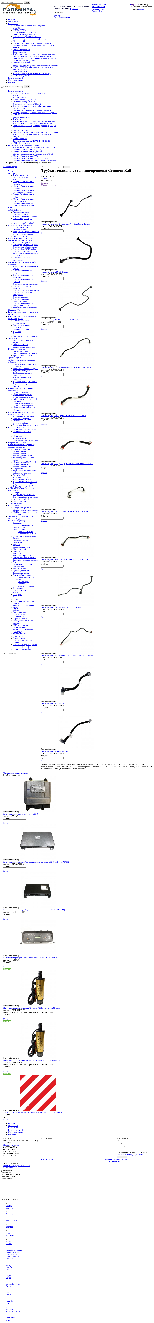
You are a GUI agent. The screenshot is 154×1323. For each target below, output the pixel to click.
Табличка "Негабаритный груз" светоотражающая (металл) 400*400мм (32, 1112)
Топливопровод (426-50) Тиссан (54, 751)
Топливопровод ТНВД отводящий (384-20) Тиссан (62, 607)
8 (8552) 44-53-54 (99, 5)
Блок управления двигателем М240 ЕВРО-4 (21, 814)
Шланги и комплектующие (24, 128)
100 (47, 179)
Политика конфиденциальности (16, 1166)
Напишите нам (98, 9)
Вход (56, 17)
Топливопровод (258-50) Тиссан (54, 272)
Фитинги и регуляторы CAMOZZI (27, 104)
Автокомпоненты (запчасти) (24, 100)
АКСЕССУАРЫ (19, 97)
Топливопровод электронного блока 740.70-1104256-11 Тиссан (67, 655)
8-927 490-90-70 (98, 7)
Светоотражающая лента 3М (24, 102)
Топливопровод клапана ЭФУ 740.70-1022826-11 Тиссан (64, 512)
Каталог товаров (10, 167)
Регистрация (64, 17)
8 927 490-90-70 (47, 1159)
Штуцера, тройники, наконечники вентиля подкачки (35, 113)
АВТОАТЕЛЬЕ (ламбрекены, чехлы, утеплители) (33, 134)
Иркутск (57, 15)
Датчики (21, 584)
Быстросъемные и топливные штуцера (29, 93)
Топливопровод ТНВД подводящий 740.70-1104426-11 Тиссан (67, 464)
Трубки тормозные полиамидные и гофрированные (34, 121)
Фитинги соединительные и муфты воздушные (32, 106)
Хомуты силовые (20, 136)
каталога (141, 9)
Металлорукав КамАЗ (27, 534)
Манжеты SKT (19, 108)
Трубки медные (19, 119)
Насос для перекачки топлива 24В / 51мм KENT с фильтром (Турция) (31, 1008)
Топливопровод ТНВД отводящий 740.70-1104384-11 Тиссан (66, 368)
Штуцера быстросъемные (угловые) (27, 152)
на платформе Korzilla (113, 1161)
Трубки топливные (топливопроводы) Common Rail (34, 147)
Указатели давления (26, 586)
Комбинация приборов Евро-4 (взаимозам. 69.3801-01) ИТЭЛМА (30, 958)
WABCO (16, 95)
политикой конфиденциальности (130, 1154)
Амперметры (23, 582)
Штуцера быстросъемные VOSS (26, 156)
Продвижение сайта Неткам (116, 1159)
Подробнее (74, 9)
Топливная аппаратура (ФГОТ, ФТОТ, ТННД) (32, 141)
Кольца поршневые (26, 525)
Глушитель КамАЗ (25, 532)
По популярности (48, 185)
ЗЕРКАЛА (17, 115)
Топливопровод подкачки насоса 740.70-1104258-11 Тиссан (65, 559)
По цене (44, 183)
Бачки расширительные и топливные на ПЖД (32, 110)
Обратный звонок (99, 11)
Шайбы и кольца (20, 139)
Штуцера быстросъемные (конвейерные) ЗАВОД (33, 154)
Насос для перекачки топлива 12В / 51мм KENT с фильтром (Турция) (31, 1060)
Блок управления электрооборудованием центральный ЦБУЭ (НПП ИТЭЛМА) (36, 862)
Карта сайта (8, 1168)
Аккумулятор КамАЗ (26, 577)
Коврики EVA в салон (22, 130)
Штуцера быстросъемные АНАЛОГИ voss (30, 158)
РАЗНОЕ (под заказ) (21, 143)
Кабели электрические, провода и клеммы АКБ (32, 123)
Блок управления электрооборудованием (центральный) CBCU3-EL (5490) (34, 910)
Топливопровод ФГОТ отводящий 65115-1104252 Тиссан (64, 320)
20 (42, 179)
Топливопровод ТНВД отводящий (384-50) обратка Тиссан (65, 224)
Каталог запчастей (15, 91)
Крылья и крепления (21, 117)
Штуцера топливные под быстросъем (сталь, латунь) (34, 160)
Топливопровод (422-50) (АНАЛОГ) (56, 703)
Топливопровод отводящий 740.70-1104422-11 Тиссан (63, 416)
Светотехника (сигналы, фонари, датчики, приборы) (34, 126)
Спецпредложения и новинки (15, 773)
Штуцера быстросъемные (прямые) (27, 150)
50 (45, 179)
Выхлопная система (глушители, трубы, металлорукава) (36, 132)
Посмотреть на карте (11, 1145)
